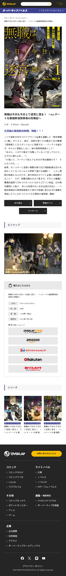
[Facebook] (22, 558)
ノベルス (42, 477)
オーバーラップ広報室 (48, 505)
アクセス (13, 541)
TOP (5, 18)
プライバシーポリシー (33, 566)
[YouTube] (43, 558)
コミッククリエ (16, 477)
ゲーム (12, 515)
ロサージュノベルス (47, 487)
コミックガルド (16, 472)
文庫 (40, 472)
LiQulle (12, 482)
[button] (5, 415)
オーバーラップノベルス (17, 18)
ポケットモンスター (18, 505)
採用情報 (13, 536)
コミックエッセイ (17, 500)
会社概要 (13, 531)
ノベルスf (42, 482)
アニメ (12, 510)
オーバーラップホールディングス (24, 546)
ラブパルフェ (15, 487)
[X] (29, 558)
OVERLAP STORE (47, 500)
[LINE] (36, 558)
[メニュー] (60, 3)
